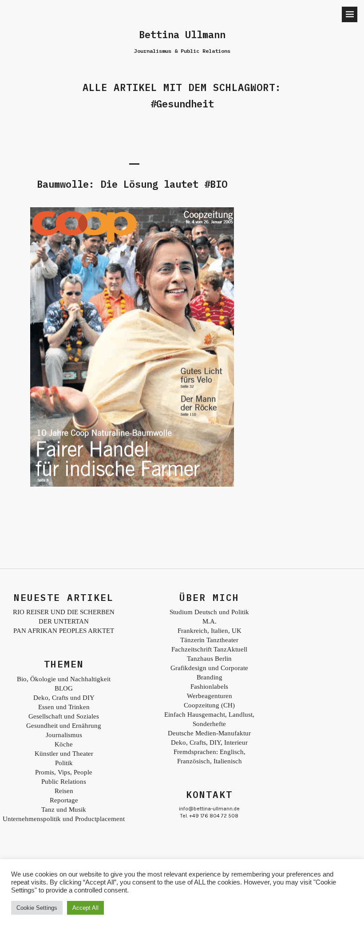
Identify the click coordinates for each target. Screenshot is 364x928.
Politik (64, 762)
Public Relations (63, 781)
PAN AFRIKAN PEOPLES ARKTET (63, 630)
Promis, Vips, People (63, 772)
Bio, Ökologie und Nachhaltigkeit (64, 679)
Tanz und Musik (63, 809)
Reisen (64, 790)
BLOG (64, 688)
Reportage (64, 800)
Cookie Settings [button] (36, 907)
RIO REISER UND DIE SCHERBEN (64, 612)
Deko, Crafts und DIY (64, 697)
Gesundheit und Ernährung (63, 725)
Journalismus (64, 734)
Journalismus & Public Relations (182, 50)
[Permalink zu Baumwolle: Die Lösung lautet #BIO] (132, 485)
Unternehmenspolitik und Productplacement (64, 818)
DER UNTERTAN (64, 621)
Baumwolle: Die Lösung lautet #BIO (132, 184)
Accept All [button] (85, 907)
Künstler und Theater (64, 753)
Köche (64, 744)
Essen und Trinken (64, 707)
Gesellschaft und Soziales (63, 716)
